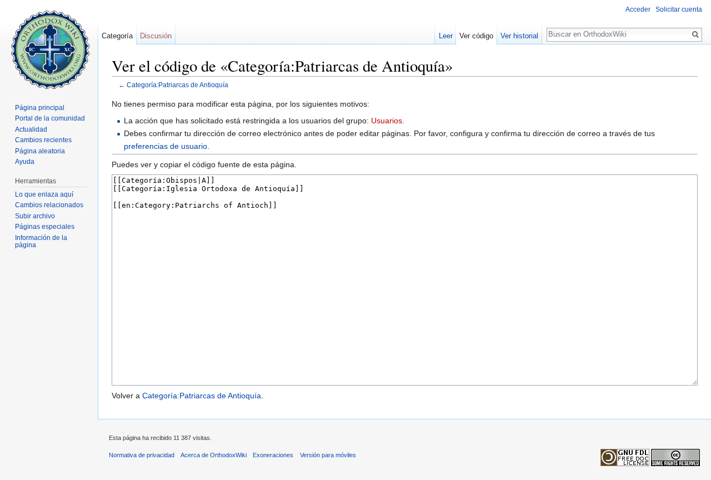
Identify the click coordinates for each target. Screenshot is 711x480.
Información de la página (41, 241)
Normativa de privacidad (141, 455)
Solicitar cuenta (678, 9)
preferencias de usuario (165, 146)
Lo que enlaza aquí (44, 194)
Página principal (39, 108)
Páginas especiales (44, 227)
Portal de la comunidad (50, 118)
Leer (446, 36)
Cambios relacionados (49, 205)
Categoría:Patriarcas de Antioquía (177, 84)
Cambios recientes (43, 140)
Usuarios (386, 120)
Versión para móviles (328, 455)
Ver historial (519, 36)
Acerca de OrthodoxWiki (214, 455)
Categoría (117, 36)
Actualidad (31, 129)
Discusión (156, 36)
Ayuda (24, 162)
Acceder (637, 9)
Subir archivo (35, 216)
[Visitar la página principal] (48, 44)
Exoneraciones (273, 455)
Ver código (476, 36)
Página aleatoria (40, 151)
